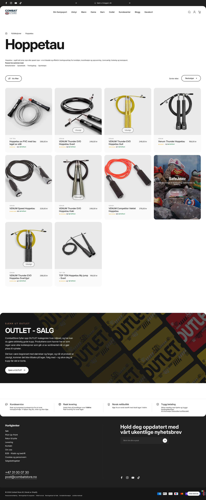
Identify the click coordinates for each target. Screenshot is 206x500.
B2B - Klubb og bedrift (15, 453)
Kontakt (8, 446)
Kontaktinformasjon (65, 495)
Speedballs (21, 65)
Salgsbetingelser (12, 461)
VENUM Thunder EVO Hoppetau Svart (70, 142)
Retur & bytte (11, 438)
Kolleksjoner (16, 33)
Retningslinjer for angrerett (26, 495)
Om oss (8, 450)
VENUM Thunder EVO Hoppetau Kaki (70, 209)
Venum (61, 138)
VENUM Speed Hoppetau (22, 208)
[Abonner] (165, 440)
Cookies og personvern (15, 457)
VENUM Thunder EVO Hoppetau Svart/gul (20, 276)
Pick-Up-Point (11, 435)
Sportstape (42, 65)
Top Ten (12, 138)
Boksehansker (10, 65)
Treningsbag (31, 65)
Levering (9, 442)
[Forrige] (76, 3)
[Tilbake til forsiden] (6, 33)
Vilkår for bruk (40, 495)
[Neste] (129, 3)
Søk (7, 431)
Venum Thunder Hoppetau (171, 141)
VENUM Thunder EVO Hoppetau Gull (120, 142)
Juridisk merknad (77, 495)
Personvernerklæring (11, 495)
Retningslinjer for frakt (51, 495)
